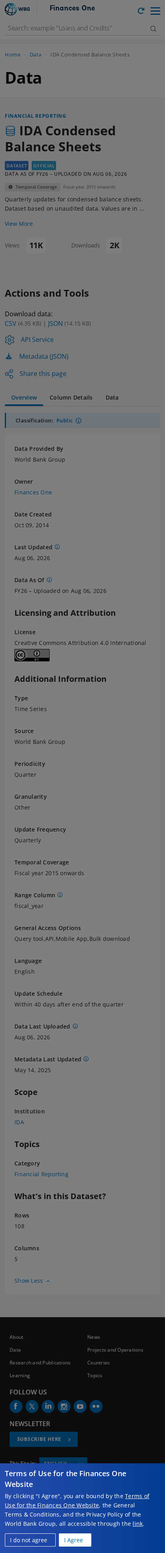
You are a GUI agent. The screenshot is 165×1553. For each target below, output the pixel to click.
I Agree (73, 1540)
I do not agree (28, 1540)
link (138, 1523)
